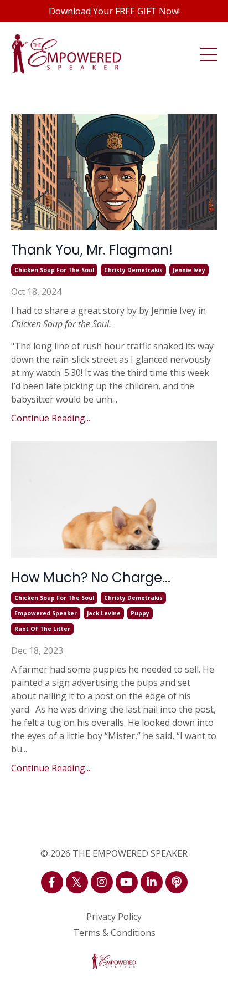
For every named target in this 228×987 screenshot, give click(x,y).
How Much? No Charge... (90, 577)
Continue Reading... (50, 418)
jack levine (104, 613)
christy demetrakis (133, 270)
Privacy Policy (114, 916)
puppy (140, 613)
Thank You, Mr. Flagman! (92, 249)
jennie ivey (189, 270)
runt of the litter (42, 629)
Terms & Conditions (114, 933)
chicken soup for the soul (54, 270)
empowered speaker (45, 613)
